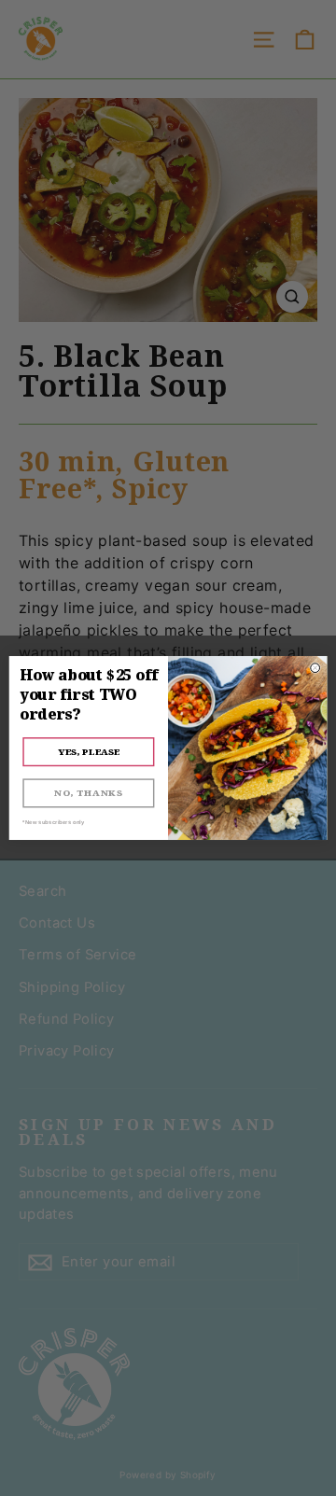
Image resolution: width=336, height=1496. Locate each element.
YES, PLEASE (88, 752)
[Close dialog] (315, 668)
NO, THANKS (88, 793)
